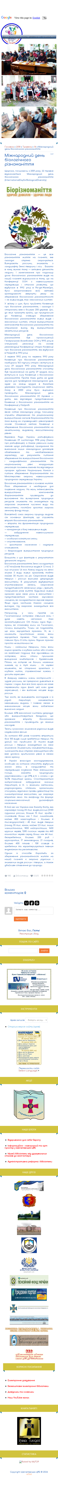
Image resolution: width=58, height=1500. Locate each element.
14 (35, 147)
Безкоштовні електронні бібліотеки (28, 1386)
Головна (9, 147)
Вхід (36, 934)
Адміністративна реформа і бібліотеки (30, 1162)
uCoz (29, 1474)
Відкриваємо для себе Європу (24, 1140)
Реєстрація (26, 934)
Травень (27, 147)
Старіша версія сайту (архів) (24, 1027)
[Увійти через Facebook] (31, 903)
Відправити (21, 919)
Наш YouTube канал (18, 1398)
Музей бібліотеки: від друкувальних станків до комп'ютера (26, 1155)
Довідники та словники (21, 1392)
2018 (18, 147)
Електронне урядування (21, 1380)
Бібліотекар (22, 876)
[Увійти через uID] (26, 903)
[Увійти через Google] (37, 903)
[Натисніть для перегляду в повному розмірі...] (29, 251)
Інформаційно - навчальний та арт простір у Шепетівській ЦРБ (26, 1147)
